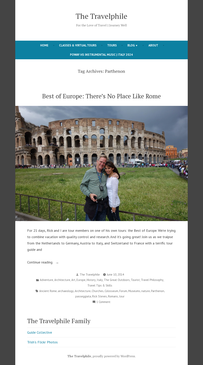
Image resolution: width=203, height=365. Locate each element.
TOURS (112, 45)
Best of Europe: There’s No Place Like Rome (101, 96)
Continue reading (46, 262)
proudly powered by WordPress (114, 356)
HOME (44, 45)
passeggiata (83, 296)
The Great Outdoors (117, 280)
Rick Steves (99, 296)
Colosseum (111, 291)
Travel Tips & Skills (99, 285)
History (91, 280)
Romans (113, 296)
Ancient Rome (48, 291)
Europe (81, 280)
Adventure (46, 280)
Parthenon (157, 291)
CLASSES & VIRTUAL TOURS (78, 45)
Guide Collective (39, 332)
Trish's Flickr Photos (42, 342)
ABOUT (153, 45)
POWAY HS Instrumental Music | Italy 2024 (101, 55)
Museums (134, 291)
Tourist (135, 280)
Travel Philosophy (152, 280)
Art (73, 280)
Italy (100, 280)
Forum (123, 291)
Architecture (62, 280)
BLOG (131, 45)
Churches (97, 291)
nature (145, 291)
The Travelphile (101, 16)
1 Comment (103, 302)
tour (121, 296)
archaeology (66, 291)
